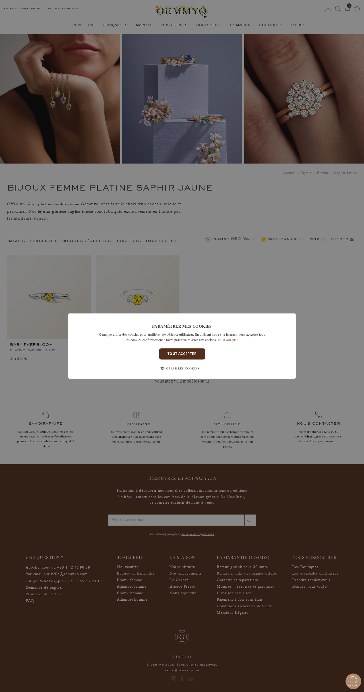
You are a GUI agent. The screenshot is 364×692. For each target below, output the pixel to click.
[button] (182, 368)
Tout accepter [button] (182, 353)
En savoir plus (228, 339)
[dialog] (182, 346)
